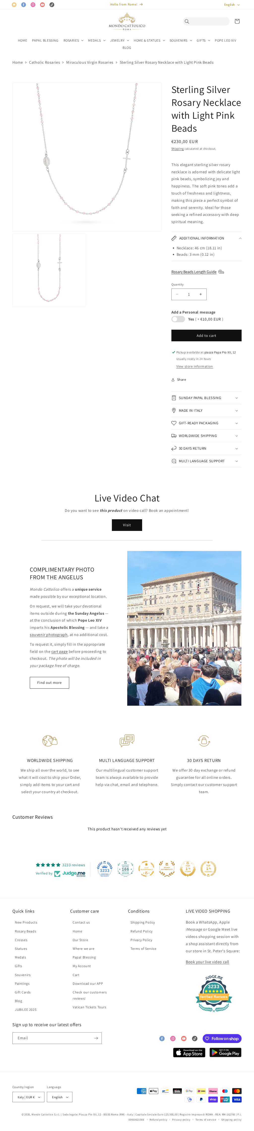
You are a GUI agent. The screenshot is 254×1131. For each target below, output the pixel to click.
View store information (194, 366)
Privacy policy (181, 1119)
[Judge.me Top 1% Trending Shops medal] (208, 869)
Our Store (80, 940)
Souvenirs (23, 975)
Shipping (177, 148)
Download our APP (88, 983)
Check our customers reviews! (90, 995)
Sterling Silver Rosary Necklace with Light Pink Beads (167, 62)
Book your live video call (207, 961)
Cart (76, 975)
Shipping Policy (142, 922)
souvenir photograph (48, 634)
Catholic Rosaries (44, 62)
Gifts (18, 966)
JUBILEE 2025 (25, 1009)
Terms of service (205, 1119)
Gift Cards (23, 992)
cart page (59, 651)
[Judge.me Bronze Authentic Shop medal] (167, 869)
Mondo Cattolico (42, 1114)
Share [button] (181, 379)
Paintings (22, 983)
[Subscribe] (96, 1038)
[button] (188, 21)
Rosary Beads (25, 931)
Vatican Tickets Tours (89, 1007)
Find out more (49, 682)
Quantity (177, 284)
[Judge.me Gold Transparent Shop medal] (146, 869)
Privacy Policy (141, 940)
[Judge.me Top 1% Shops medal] (188, 869)
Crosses (21, 940)
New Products (26, 922)
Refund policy (158, 1119)
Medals (20, 957)
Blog (18, 1001)
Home (17, 62)
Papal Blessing (84, 957)
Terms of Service (143, 948)
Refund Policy (141, 931)
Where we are (83, 948)
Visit (127, 524)
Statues (21, 948)
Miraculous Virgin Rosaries (90, 62)
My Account (82, 966)
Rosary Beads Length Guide (194, 271)
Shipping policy (231, 1119)
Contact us (81, 922)
